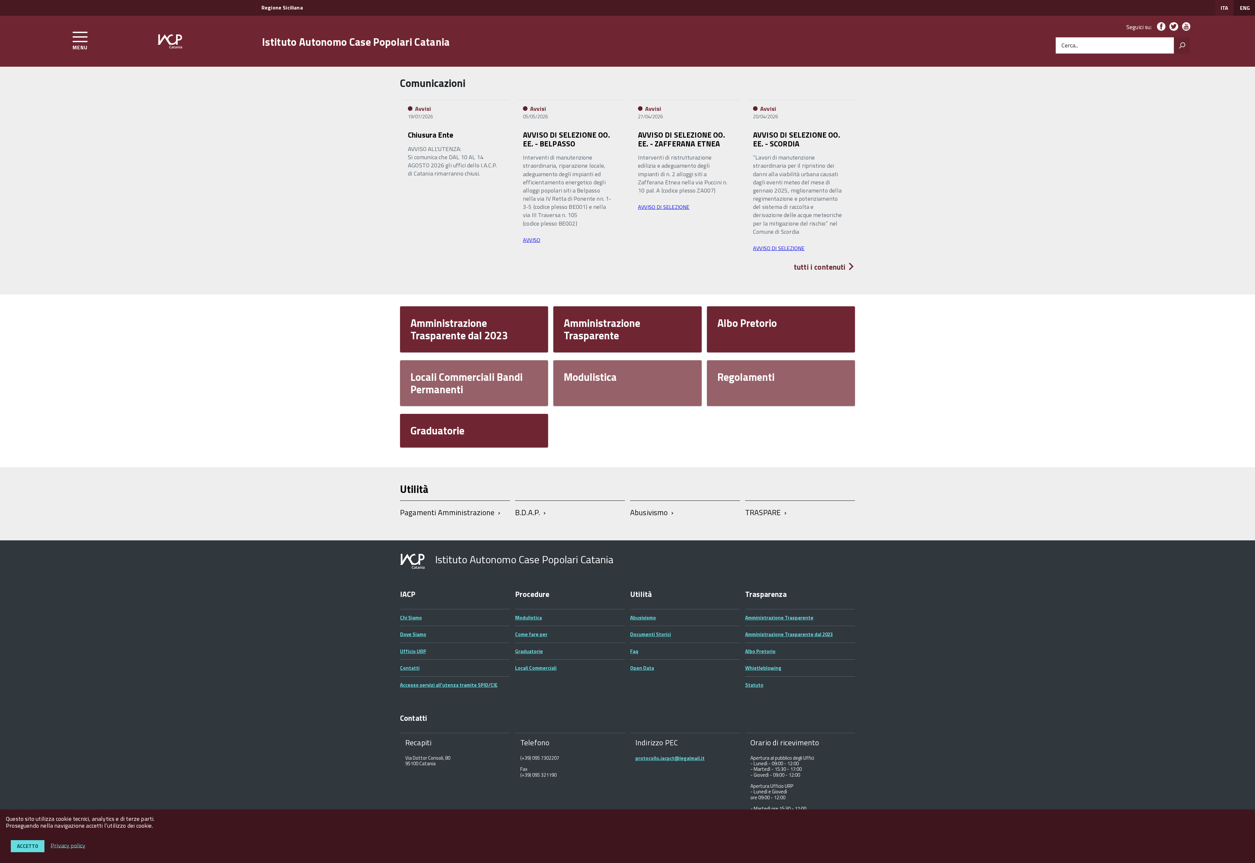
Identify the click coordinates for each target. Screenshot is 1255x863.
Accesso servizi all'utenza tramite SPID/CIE (448, 685)
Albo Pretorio (747, 323)
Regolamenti (746, 377)
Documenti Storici (650, 634)
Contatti (410, 668)
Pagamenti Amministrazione (447, 512)
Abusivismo (649, 512)
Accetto (27, 846)
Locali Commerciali (536, 668)
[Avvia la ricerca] (1182, 45)
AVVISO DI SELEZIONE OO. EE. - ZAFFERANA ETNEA (681, 139)
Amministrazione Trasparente (602, 329)
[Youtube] (1185, 27)
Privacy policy (68, 845)
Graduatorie (437, 430)
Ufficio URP (413, 651)
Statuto (754, 685)
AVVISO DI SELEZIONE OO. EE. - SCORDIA (796, 139)
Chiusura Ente (430, 135)
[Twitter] (1172, 27)
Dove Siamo (413, 634)
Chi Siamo (411, 617)
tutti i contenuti (820, 267)
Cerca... (1070, 45)
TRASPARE (763, 512)
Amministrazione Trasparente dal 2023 (459, 329)
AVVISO (531, 240)
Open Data (642, 668)
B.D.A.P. (527, 512)
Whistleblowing (763, 668)
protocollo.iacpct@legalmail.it (670, 758)
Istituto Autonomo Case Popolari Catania (356, 42)
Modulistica (590, 377)
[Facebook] (1159, 27)
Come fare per (531, 634)
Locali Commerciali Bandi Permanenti (466, 383)
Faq (634, 651)
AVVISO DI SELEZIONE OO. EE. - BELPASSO (566, 139)
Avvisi (423, 108)
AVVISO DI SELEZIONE (663, 207)
